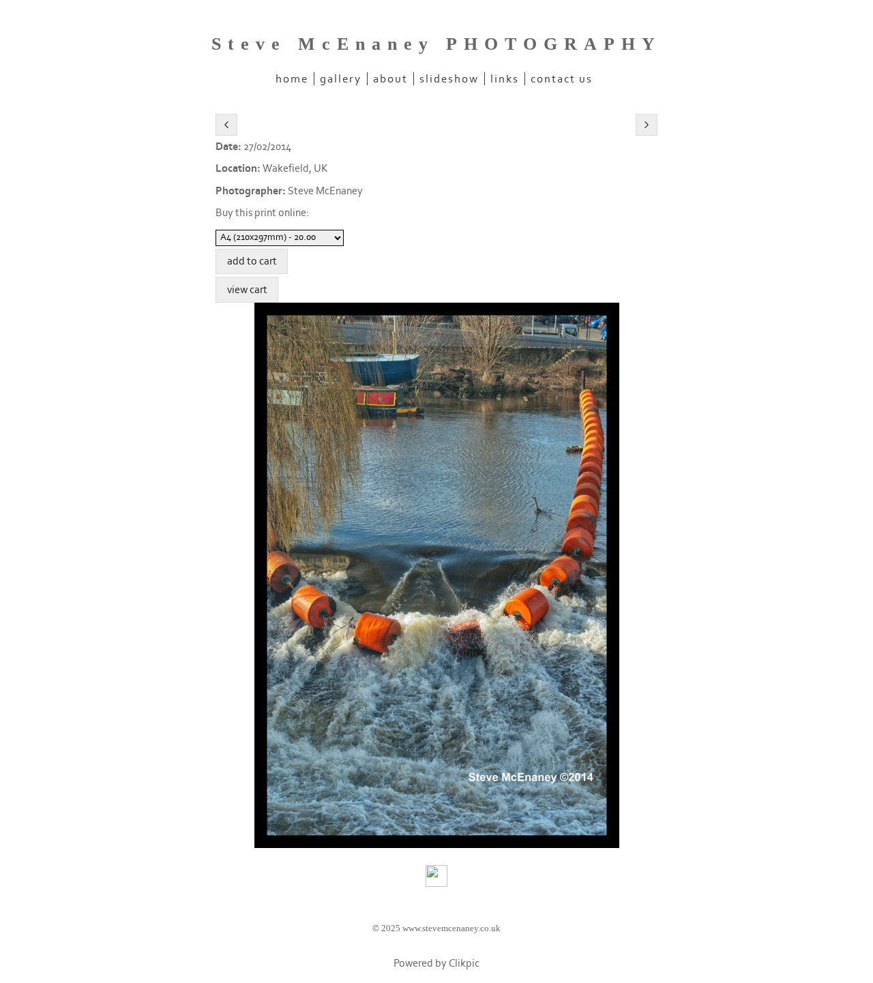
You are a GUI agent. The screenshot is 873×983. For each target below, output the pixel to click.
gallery (340, 78)
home (292, 78)
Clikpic (464, 963)
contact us (562, 78)
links (504, 78)
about (390, 78)
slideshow (449, 78)
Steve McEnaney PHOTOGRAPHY (436, 44)
